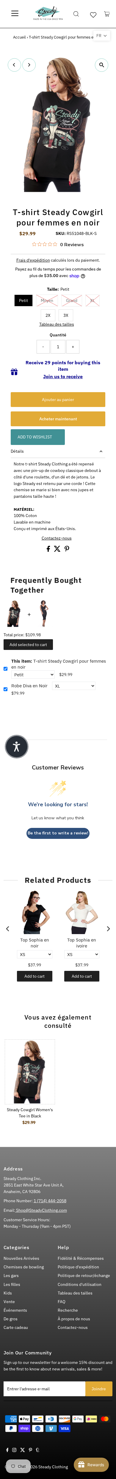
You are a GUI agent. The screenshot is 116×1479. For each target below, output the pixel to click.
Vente (9, 1301)
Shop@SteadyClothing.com (41, 1210)
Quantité (58, 335)
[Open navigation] (15, 14)
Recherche (68, 1310)
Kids (8, 1293)
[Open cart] (107, 14)
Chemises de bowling (24, 1267)
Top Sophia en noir (34, 943)
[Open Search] (76, 14)
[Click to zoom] (101, 65)
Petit (23, 300)
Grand (71, 300)
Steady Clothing (53, 1467)
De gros (11, 1318)
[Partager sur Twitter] (58, 550)
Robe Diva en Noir (29, 685)
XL (92, 300)
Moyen (47, 300)
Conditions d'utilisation (79, 1284)
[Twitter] (22, 1450)
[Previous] (14, 64)
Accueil (19, 37)
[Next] (29, 64)
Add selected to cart (28, 644)
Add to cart (34, 976)
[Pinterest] (30, 1450)
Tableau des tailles (56, 324)
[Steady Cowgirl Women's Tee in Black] (30, 1071)
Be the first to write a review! (58, 833)
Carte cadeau (16, 1327)
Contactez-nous (57, 538)
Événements (15, 1310)
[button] (101, 36)
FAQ (61, 1301)
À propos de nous (74, 1318)
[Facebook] (7, 1450)
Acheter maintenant (58, 419)
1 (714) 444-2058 (50, 1200)
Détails (17, 451)
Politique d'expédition (78, 1267)
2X (48, 315)
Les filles (12, 1284)
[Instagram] (14, 1450)
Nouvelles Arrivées (21, 1258)
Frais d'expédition (33, 260)
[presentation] (8, 928)
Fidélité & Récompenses (81, 1258)
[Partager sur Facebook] (49, 550)
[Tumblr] (38, 1450)
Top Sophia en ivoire (81, 943)
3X (65, 315)
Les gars (11, 1275)
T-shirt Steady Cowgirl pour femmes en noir (58, 664)
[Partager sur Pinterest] (67, 550)
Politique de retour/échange (84, 1275)
